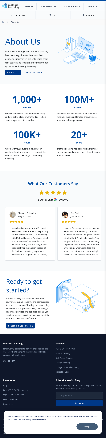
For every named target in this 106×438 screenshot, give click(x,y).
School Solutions (63, 372)
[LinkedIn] (13, 361)
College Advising (63, 362)
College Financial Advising (67, 367)
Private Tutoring (63, 353)
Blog (5, 385)
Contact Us (8, 404)
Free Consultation (11, 399)
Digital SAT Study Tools (13, 394)
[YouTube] (9, 361)
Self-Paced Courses (64, 358)
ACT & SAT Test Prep (65, 348)
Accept (87, 426)
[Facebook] (4, 361)
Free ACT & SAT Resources (15, 390)
